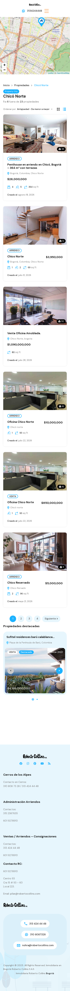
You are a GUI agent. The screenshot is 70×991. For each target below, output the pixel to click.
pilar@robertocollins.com (25, 893)
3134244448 (34, 10)
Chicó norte (16, 427)
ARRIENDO (14, 158)
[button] (46, 11)
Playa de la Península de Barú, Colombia (30, 642)
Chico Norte (15, 256)
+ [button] (4, 65)
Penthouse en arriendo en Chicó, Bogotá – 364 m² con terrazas (34, 166)
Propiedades (21, 85)
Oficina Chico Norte (20, 422)
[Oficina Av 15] (41, 22)
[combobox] (35, 109)
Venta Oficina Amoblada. (24, 333)
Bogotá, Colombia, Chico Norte (27, 173)
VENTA (12, 496)
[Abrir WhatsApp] (62, 983)
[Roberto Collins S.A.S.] (35, 4)
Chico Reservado (18, 582)
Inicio (6, 85)
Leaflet (50, 73)
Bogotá (50, 973)
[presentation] (10, 670)
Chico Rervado (18, 588)
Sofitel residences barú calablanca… (31, 637)
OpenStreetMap (63, 73)
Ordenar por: (9, 109)
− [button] (4, 70)
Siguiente (50, 618)
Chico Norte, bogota (21, 338)
